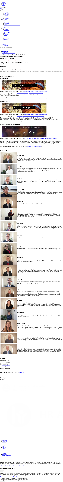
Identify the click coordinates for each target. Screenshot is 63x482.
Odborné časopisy (6, 31)
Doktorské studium (5, 45)
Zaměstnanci (4, 3)
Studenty (3, 446)
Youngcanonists (6, 34)
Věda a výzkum (6, 29)
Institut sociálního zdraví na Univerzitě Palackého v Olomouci (21, 144)
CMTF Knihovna (6, 18)
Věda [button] (3, 28)
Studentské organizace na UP (6, 455)
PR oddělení (6, 36)
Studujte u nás (4, 44)
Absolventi (3, 4)
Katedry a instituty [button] (5, 19)
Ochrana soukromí (15, 465)
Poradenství (5, 17)
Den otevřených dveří (7, 22)
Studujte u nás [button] (4, 21)
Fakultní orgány (6, 14)
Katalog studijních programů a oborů (7, 439)
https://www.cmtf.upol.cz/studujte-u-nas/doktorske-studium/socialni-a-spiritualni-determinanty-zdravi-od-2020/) (40, 138)
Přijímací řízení (6, 24)
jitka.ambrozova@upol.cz (6, 365)
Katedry (5, 20)
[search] (0, 10)
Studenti (3, 2)
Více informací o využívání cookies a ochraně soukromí (8, 476)
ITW (4, 33)
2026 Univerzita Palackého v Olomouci (6, 465)
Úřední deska (6, 15)
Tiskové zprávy (6, 38)
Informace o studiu (7, 23)
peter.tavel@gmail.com (30, 146)
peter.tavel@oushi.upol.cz (37, 146)
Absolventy (4, 448)
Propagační (3, 480)
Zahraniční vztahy (4, 441)
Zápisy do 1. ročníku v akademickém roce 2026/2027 (12, 25)
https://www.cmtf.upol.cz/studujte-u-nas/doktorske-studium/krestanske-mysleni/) (36, 114)
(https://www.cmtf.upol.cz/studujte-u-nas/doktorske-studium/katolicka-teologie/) (36, 91)
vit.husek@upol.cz (27, 121)
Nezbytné (2, 478)
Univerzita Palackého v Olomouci (7, 1)
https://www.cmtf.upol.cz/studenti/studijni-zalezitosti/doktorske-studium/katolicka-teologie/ (30, 93)
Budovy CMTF (6, 13)
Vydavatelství (4, 453)
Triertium (5, 35)
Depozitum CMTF (7, 32)
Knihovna (3, 452)
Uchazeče (3, 445)
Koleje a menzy (4, 454)
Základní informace (7, 12)
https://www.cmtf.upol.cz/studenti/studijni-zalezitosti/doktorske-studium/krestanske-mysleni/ (30, 116)
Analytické (3, 479)
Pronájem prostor (6, 37)
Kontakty (3, 5)
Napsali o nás (6, 39)
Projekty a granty (6, 30)
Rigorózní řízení (6, 26)
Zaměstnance (4, 447)
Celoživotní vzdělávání (7, 27)
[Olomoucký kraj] (3, 458)
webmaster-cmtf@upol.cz (22, 465)
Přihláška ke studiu (5, 440)
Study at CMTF (21, 372)
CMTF (3, 43)
